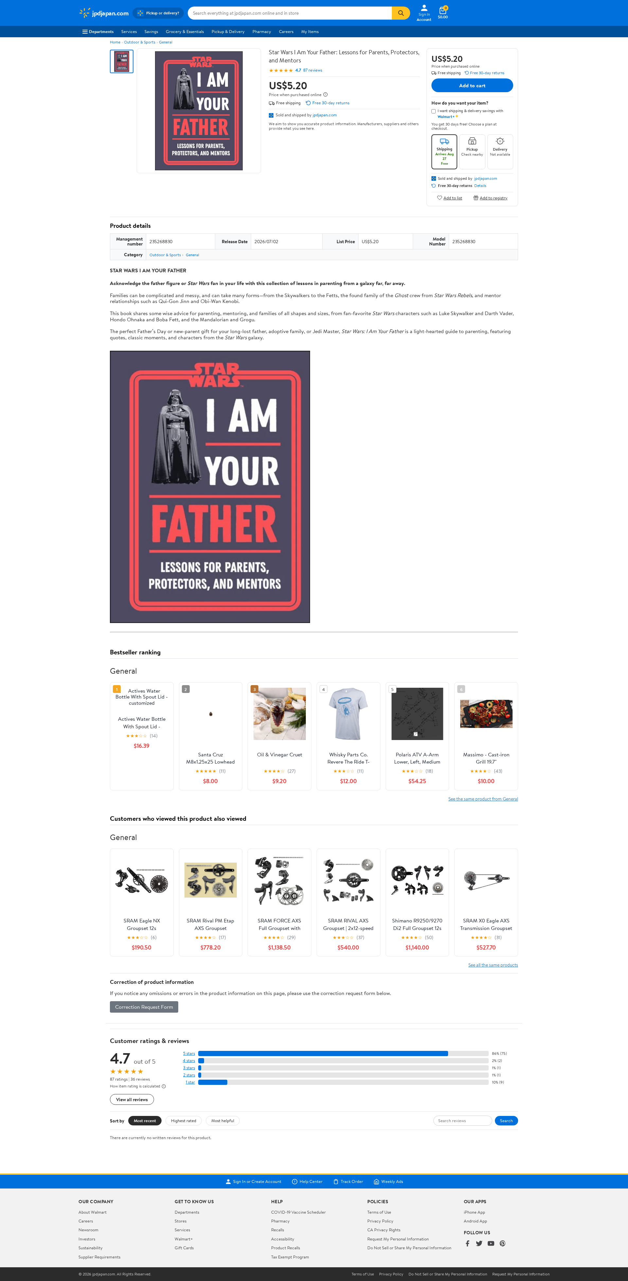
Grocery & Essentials (185, 31)
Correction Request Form (144, 1006)
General (165, 42)
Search (506, 1120)
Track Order (352, 1182)
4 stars (189, 1060)
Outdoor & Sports (139, 42)
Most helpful (222, 1120)
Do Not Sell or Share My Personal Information (409, 1248)
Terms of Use (379, 1212)
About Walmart (92, 1212)
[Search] (401, 13)
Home (115, 42)
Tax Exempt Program (290, 1257)
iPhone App (474, 1212)
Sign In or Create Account (257, 1182)
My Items (310, 31)
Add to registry (494, 197)
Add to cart (472, 85)
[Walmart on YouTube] (491, 1244)
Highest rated (183, 1120)
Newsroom (88, 1230)
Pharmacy (262, 31)
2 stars (189, 1074)
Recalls (277, 1230)
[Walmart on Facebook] (467, 1244)
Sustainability (90, 1248)
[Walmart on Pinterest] (502, 1244)
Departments (101, 31)
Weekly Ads (392, 1182)
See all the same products (493, 965)
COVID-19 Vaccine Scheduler (298, 1212)
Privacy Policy (380, 1221)
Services (129, 31)
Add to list (453, 197)
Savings (151, 31)
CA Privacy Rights (383, 1230)
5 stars (189, 1053)
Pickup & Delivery (228, 31)
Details (480, 185)
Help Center (311, 1182)
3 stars (189, 1067)
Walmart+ (184, 1239)
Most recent (145, 1120)
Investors (86, 1239)
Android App (475, 1221)
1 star (190, 1082)
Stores (180, 1221)
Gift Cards (184, 1248)
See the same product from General (483, 799)
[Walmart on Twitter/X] (479, 1244)
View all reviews (132, 1099)
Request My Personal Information (398, 1239)
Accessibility (282, 1239)
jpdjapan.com (325, 115)
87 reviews (312, 70)
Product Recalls (285, 1248)
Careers (286, 31)
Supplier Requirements (99, 1257)
